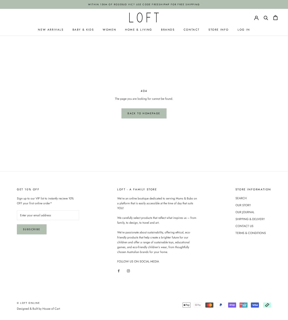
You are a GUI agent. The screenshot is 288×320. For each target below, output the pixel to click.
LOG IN (244, 30)
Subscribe (31, 229)
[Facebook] (118, 270)
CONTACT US (244, 226)
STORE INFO (219, 30)
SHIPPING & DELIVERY (250, 219)
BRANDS (168, 30)
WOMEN (109, 30)
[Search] (266, 17)
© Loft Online (28, 303)
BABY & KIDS (83, 30)
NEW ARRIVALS (50, 30)
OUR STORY (243, 205)
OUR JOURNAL (245, 212)
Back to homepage (144, 113)
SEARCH (241, 198)
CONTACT (192, 30)
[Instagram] (128, 270)
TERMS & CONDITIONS (251, 233)
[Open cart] (275, 17)
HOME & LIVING (138, 30)
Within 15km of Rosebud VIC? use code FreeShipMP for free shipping (144, 4)
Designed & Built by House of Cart (38, 309)
